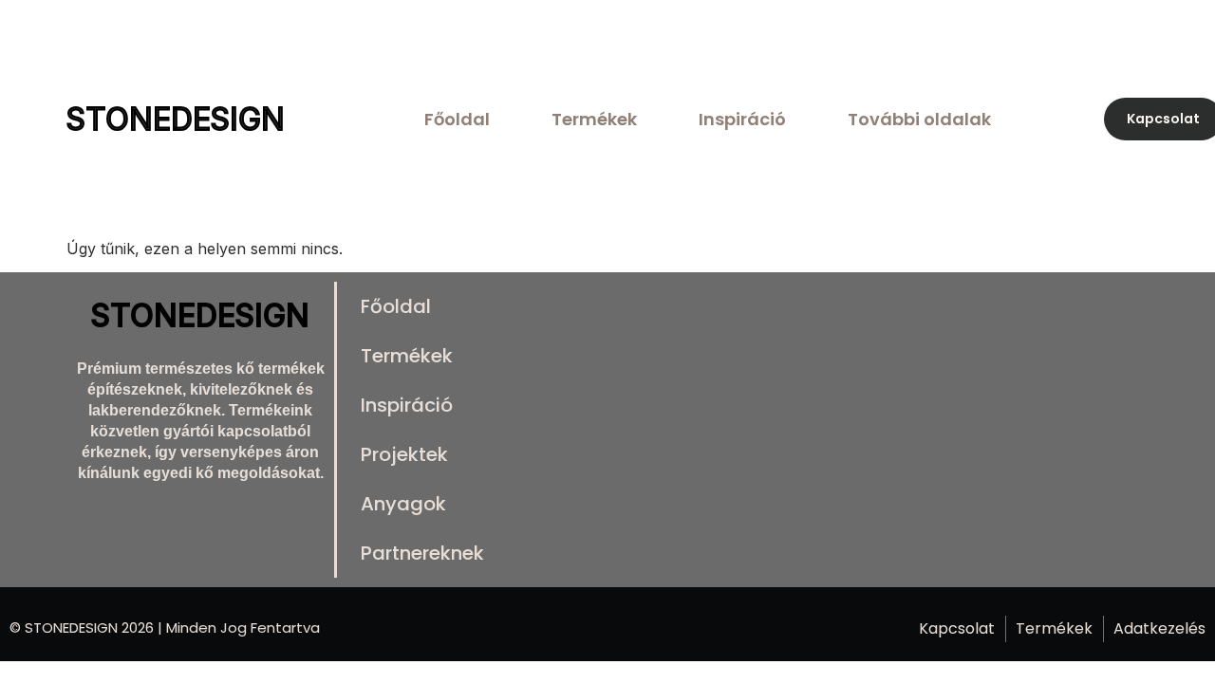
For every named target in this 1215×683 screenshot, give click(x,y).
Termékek (594, 119)
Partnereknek (422, 553)
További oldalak (919, 119)
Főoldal (457, 119)
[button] (924, 119)
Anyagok (403, 503)
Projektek (404, 454)
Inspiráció (742, 119)
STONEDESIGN (175, 119)
